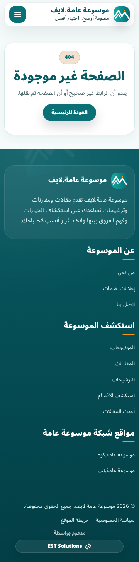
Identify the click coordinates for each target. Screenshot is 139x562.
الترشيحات (123, 379)
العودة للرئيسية (69, 112)
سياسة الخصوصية (115, 520)
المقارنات (125, 363)
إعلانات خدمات (119, 288)
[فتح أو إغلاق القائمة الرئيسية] (17, 14)
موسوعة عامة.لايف (80, 10)
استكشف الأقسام (116, 395)
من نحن (126, 272)
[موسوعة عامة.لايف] (119, 181)
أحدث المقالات (119, 411)
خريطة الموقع (75, 520)
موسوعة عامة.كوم (116, 454)
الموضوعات (122, 347)
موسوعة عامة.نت (116, 470)
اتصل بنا (126, 304)
